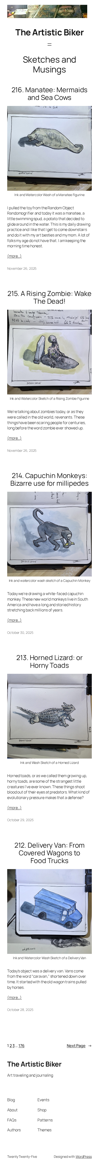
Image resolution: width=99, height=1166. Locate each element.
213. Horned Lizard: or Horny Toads (49, 661)
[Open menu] (49, 44)
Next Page (79, 1045)
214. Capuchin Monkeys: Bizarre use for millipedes (49, 479)
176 (22, 1045)
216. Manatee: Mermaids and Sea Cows (50, 93)
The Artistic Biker (49, 32)
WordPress (84, 1156)
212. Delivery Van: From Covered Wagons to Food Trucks (49, 853)
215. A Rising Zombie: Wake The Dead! (49, 297)
